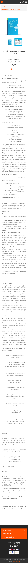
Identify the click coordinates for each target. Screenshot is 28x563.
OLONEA (16, 57)
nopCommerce (16, 561)
